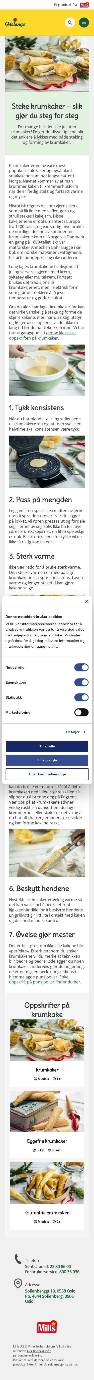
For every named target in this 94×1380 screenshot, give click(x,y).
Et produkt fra (65, 5)
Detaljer (72, 732)
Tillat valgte (47, 760)
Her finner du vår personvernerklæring (32, 1353)
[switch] (81, 682)
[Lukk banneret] (86, 601)
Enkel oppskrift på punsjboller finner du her (44, 979)
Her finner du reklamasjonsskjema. (53, 1364)
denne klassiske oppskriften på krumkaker (42, 335)
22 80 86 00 (60, 1266)
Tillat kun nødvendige (47, 774)
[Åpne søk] (70, 23)
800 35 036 (69, 1271)
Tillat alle (47, 746)
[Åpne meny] (84, 23)
